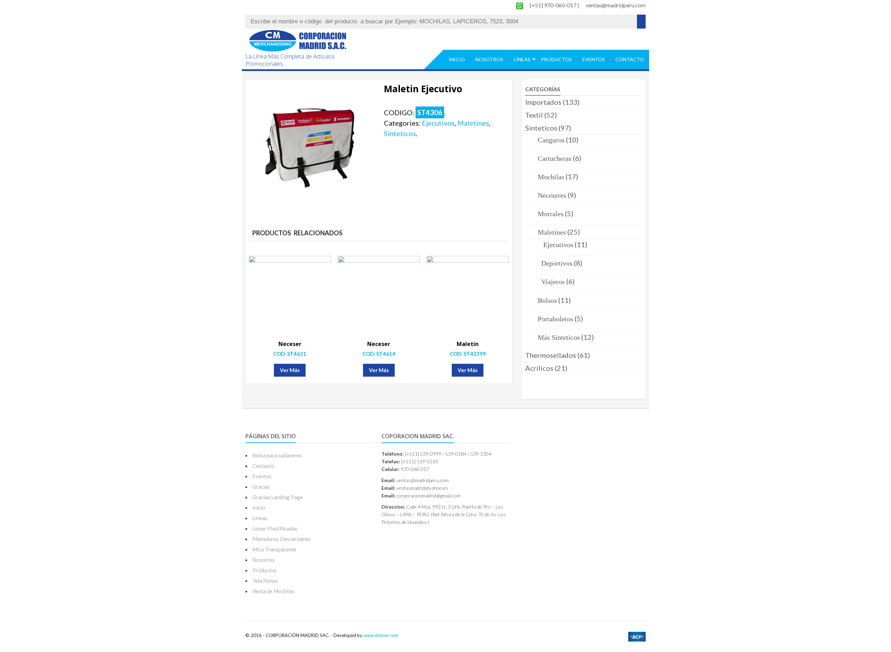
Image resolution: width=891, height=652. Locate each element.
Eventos (593, 59)
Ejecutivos (438, 123)
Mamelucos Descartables (281, 539)
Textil (534, 115)
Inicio (457, 59)
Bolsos (547, 300)
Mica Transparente (274, 549)
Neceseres (552, 195)
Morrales (550, 214)
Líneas (522, 59)
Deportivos (557, 263)
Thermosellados (550, 355)
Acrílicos (539, 368)
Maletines (473, 123)
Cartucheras (554, 158)
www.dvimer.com (381, 635)
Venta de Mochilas (273, 591)
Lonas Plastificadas (274, 528)
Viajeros (553, 281)
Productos (556, 59)
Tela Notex (265, 581)
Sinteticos (400, 133)
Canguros (551, 140)
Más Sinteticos (559, 337)
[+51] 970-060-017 (553, 5)
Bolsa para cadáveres (277, 455)
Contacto (629, 59)
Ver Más (290, 370)
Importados (543, 102)
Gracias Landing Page (277, 497)
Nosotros (489, 59)
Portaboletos (555, 319)
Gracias (261, 487)
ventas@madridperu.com (616, 5)
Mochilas (551, 177)
